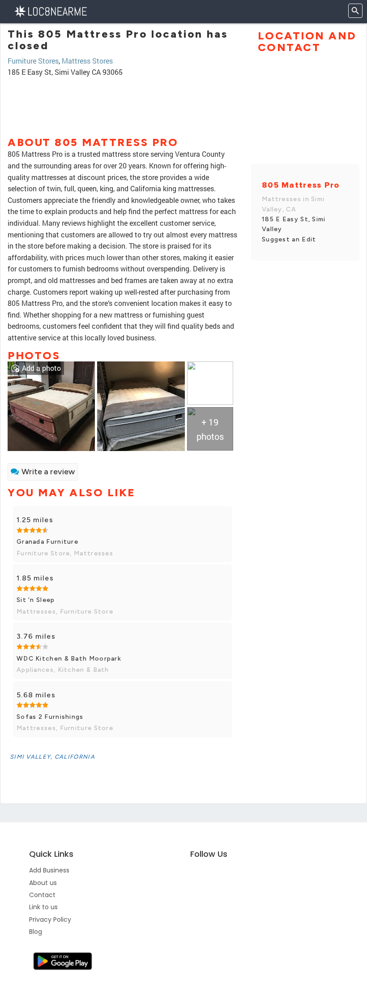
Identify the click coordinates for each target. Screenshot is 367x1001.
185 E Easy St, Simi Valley (294, 224)
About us (43, 882)
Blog (35, 931)
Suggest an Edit (289, 239)
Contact (42, 894)
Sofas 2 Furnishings (50, 717)
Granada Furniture (47, 542)
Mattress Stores (87, 60)
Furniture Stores (33, 60)
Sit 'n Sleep (36, 600)
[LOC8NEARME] (50, 10)
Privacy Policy (50, 919)
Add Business (49, 870)
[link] (51, 405)
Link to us (43, 906)
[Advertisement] (123, 102)
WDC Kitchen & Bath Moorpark (69, 658)
